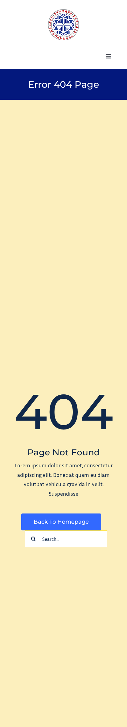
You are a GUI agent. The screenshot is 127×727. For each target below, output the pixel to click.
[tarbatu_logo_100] (63, 12)
